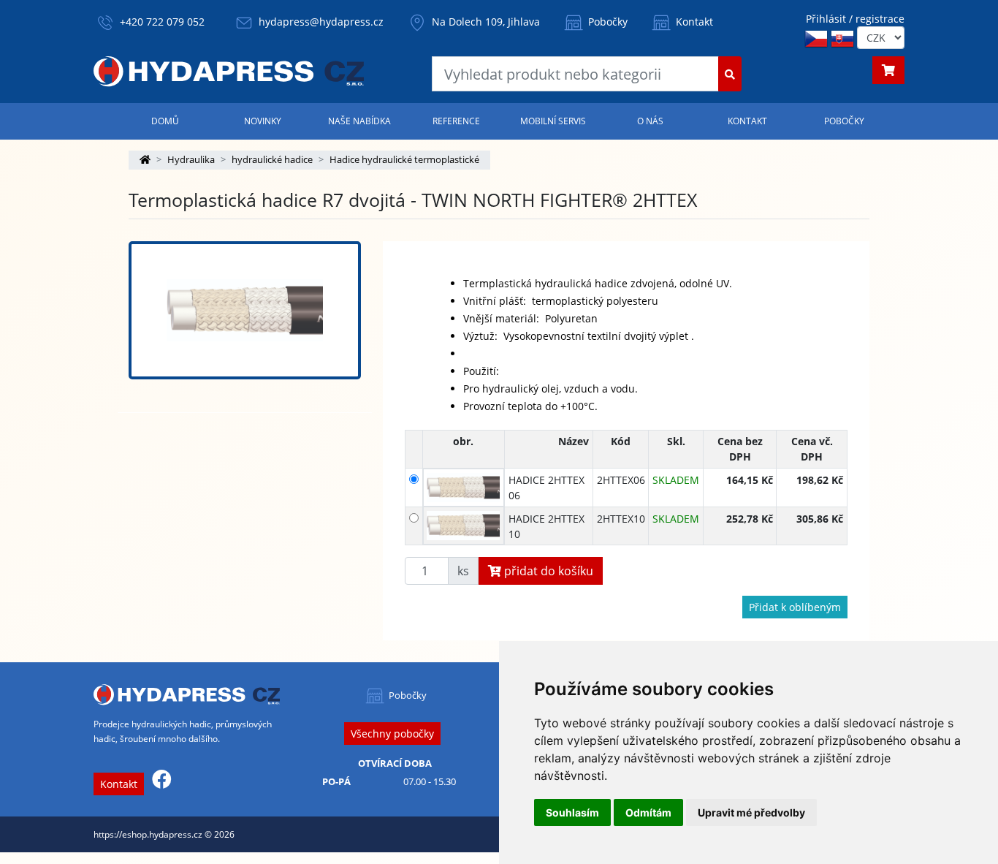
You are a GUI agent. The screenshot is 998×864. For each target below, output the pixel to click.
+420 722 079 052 (162, 22)
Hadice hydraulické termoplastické (404, 159)
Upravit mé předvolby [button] (751, 812)
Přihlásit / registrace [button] (855, 19)
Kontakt (693, 22)
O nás (650, 121)
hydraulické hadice (272, 159)
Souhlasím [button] (572, 812)
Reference (456, 121)
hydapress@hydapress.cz (321, 22)
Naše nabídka (359, 121)
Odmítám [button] (648, 812)
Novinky (262, 121)
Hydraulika (191, 159)
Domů (165, 121)
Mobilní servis (553, 121)
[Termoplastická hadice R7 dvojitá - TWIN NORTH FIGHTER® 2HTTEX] (245, 310)
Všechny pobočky (392, 733)
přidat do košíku (547, 571)
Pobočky (606, 22)
